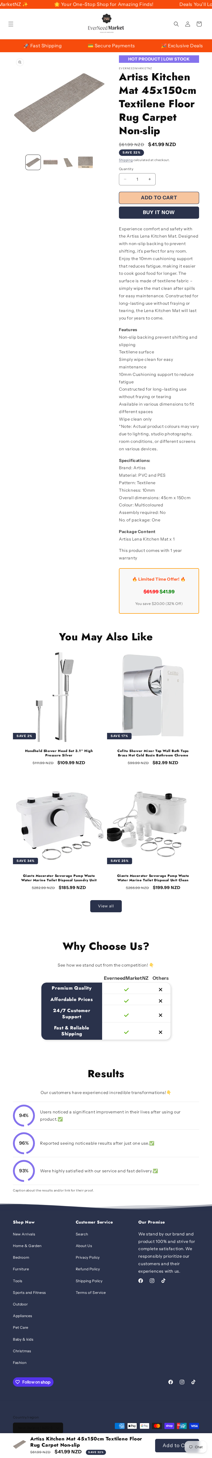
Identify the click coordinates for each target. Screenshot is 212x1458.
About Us (84, 1245)
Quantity (126, 169)
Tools (17, 1281)
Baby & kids (23, 1339)
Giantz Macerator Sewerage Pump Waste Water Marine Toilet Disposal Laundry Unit (59, 878)
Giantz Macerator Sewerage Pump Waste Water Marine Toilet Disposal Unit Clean (153, 878)
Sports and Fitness (29, 1292)
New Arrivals (24, 1234)
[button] (11, 24)
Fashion (19, 1362)
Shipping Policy (89, 1281)
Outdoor (20, 1304)
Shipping (126, 160)
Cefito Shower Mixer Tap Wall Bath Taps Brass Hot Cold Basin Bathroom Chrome (153, 753)
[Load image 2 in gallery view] (50, 162)
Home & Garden (27, 1245)
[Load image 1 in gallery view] (33, 162)
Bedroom (21, 1257)
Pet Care (20, 1327)
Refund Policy (88, 1269)
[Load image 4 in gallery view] (85, 162)
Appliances (22, 1315)
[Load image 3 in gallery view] (67, 162)
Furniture (21, 1269)
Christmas (22, 1351)
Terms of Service (91, 1292)
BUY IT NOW (159, 212)
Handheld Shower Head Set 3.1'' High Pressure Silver (59, 753)
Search (82, 1234)
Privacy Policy (88, 1257)
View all (106, 905)
